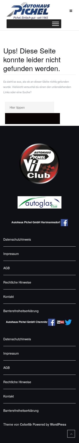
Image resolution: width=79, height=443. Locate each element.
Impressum (11, 253)
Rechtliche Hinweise (17, 282)
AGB (6, 268)
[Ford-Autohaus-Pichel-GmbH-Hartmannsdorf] (64, 222)
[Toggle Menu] (55, 24)
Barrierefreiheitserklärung (21, 311)
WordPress (58, 424)
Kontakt (8, 296)
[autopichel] (52, 322)
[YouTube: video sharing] (60, 322)
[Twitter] (69, 322)
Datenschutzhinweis (17, 239)
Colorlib (26, 424)
